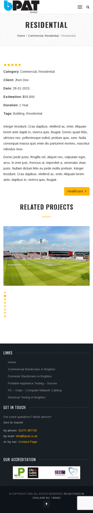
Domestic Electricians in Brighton (30, 376)
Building (18, 113)
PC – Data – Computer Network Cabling (35, 390)
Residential (47, 71)
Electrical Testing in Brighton (26, 397)
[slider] (12, 65)
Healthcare (75, 191)
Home (12, 362)
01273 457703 (28, 430)
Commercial (28, 71)
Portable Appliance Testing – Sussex (32, 383)
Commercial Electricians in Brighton (31, 369)
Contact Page (28, 441)
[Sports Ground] (41, 268)
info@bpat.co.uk (26, 436)
